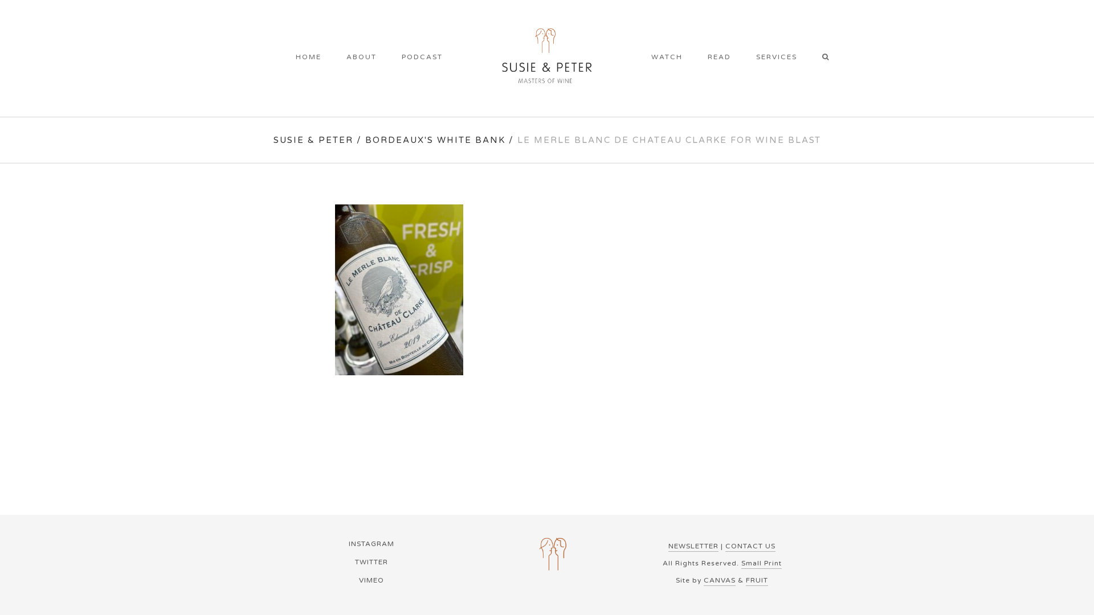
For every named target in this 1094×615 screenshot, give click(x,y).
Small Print (761, 563)
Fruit (757, 580)
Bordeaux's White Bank (435, 140)
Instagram (371, 544)
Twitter (371, 562)
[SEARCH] (829, 58)
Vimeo (371, 580)
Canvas (720, 580)
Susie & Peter (313, 140)
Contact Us (750, 546)
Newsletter (693, 546)
